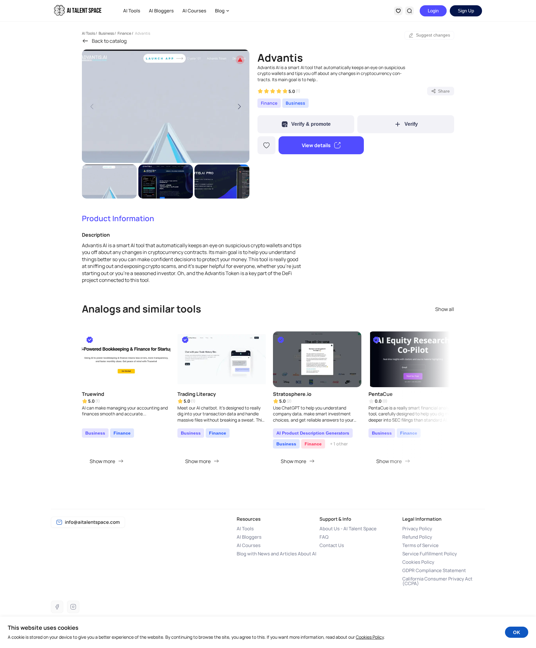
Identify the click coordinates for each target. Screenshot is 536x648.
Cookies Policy (418, 562)
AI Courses (194, 10)
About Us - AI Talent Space (348, 528)
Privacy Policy (417, 528)
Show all (444, 309)
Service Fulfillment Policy (429, 553)
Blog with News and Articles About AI (276, 553)
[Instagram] (73, 607)
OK (516, 632)
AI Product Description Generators (312, 433)
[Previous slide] (92, 106)
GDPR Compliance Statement (434, 570)
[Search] (409, 11)
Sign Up (466, 10)
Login (433, 10)
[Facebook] (57, 607)
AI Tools (131, 10)
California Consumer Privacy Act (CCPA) (437, 581)
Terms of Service (420, 545)
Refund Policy (417, 537)
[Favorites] (398, 11)
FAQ (323, 537)
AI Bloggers (161, 10)
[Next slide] (239, 106)
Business (295, 103)
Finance (269, 103)
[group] (165, 106)
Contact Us (331, 545)
